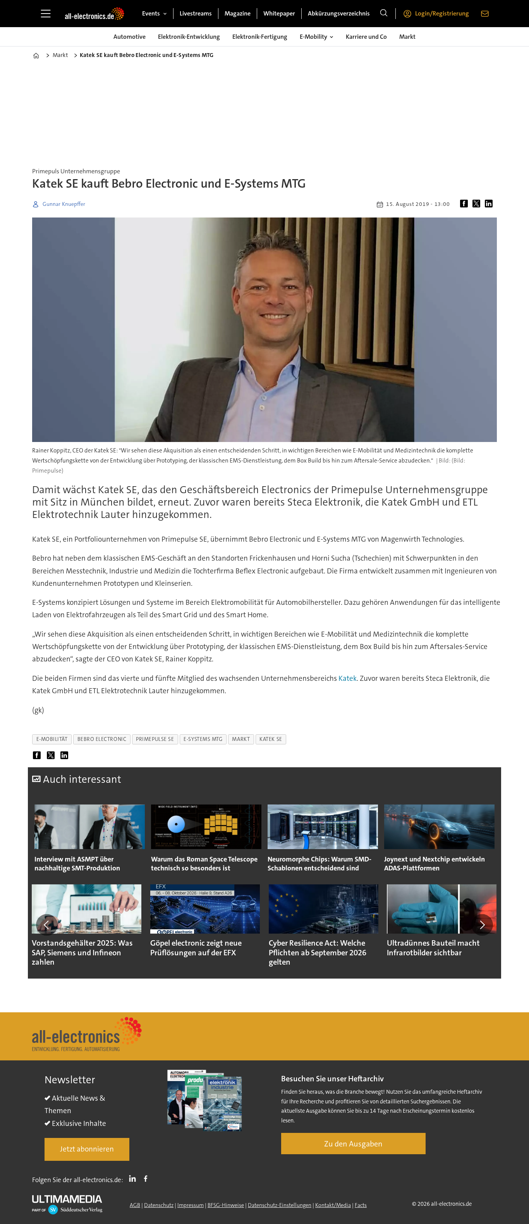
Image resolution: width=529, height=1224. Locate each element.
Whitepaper (279, 13)
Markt (407, 37)
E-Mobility (313, 37)
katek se (270, 739)
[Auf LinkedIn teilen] (490, 204)
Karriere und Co (366, 37)
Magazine (238, 13)
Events (151, 13)
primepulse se (155, 739)
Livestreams (196, 13)
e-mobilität (52, 739)
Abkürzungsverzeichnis (339, 13)
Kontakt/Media (333, 1205)
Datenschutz (158, 1205)
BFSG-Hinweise (226, 1205)
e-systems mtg (203, 739)
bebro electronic (102, 739)
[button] (47, 925)
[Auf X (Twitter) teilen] (478, 204)
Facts (361, 1205)
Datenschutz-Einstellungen (279, 1205)
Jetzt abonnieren (87, 1149)
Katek (347, 678)
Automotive (129, 37)
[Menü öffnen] (45, 13)
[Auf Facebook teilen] (465, 204)
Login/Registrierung (442, 13)
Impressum (190, 1205)
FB (147, 1178)
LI (134, 1178)
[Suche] (384, 13)
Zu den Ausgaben (353, 1144)
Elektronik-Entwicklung (189, 37)
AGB (135, 1205)
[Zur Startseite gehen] (94, 13)
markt (241, 739)
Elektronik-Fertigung (259, 37)
